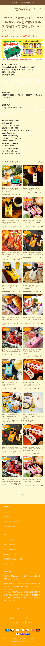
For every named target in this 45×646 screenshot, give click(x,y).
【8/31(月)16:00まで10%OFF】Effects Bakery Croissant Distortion (11, 222)
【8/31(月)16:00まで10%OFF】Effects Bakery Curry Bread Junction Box (11, 189)
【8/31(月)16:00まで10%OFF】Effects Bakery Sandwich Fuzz (11, 350)
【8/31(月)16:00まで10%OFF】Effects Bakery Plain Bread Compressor (32, 286)
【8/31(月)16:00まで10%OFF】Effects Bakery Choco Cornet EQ (11, 319)
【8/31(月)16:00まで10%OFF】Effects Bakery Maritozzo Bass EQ (32, 319)
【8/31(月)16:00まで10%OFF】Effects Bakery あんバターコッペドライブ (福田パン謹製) (33, 384)
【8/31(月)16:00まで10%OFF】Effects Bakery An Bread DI (32, 189)
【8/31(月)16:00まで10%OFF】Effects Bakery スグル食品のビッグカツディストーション (12, 254)
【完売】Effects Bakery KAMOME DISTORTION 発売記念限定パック (33, 416)
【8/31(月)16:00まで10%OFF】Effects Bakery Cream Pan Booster (32, 351)
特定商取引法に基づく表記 (13, 559)
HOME (6, 512)
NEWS (6, 517)
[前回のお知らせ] (4, 2)
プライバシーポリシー (36, 638)
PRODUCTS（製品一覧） (13, 522)
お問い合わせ (8, 564)
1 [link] (16, 495)
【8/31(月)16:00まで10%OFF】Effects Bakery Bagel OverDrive (33, 253)
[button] (4, 9)
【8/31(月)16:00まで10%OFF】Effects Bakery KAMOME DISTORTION (11, 416)
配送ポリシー (15, 641)
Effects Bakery (13, 638)
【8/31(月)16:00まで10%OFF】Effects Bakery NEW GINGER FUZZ (32, 222)
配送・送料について (11, 545)
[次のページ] (28, 494)
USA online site (9, 526)
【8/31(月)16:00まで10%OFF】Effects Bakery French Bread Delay (11, 286)
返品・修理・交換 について (13, 549)
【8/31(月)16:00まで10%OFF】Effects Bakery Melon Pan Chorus (11, 384)
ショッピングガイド (11, 540)
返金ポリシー (23, 638)
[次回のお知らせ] (41, 2)
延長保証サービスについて (13, 554)
